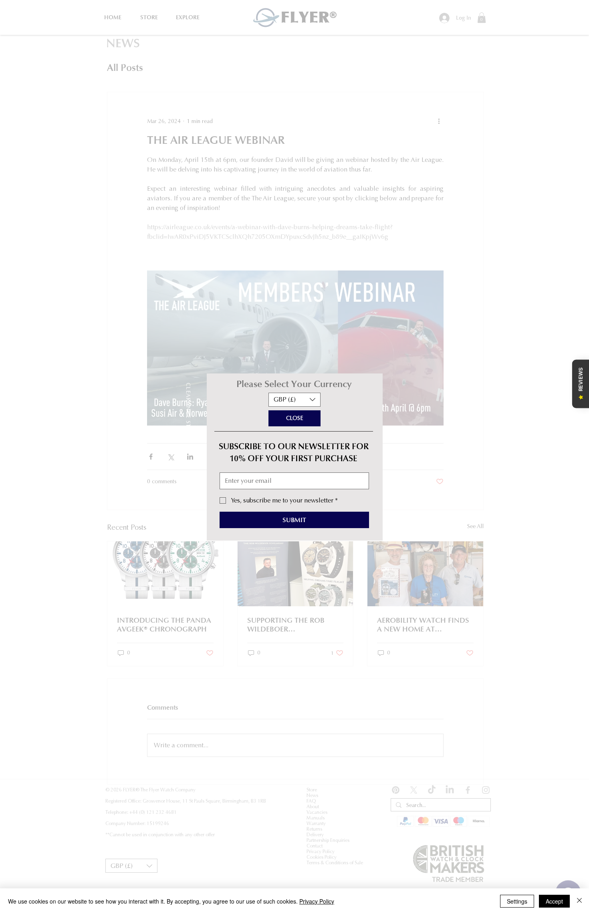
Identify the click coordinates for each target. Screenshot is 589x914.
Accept (554, 901)
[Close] (579, 901)
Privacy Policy (316, 901)
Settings (517, 901)
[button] (294, 400)
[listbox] (294, 400)
